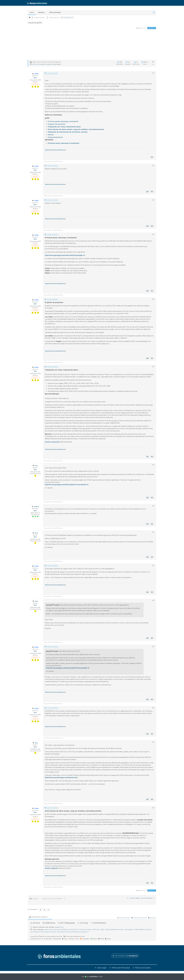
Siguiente (151, 28)
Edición (51, 135)
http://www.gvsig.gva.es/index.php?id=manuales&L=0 (66, 484)
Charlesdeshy (49, 64)
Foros (32, 12)
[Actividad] (36, 78)
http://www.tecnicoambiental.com (55, 150)
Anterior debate (134, 898)
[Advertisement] (92, 44)
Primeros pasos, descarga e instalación (63, 121)
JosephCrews (59, 927)
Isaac (36, 465)
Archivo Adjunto (51, 868)
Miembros (41, 12)
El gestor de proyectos (56, 124)
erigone (36, 506)
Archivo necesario (52, 442)
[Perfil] (34, 78)
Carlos (36, 73)
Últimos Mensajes (55, 12)
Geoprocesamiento (55, 137)
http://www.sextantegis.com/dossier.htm (61, 777)
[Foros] (30, 17)
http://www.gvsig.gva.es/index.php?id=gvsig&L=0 (65, 255)
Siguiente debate (147, 898)
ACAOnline (93, 976)
